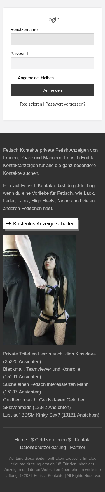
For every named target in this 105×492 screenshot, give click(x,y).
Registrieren (31, 104)
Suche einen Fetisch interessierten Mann (45, 384)
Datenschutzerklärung (43, 447)
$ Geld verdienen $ (51, 439)
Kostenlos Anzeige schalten (44, 224)
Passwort (19, 54)
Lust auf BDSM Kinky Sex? (31, 415)
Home (21, 439)
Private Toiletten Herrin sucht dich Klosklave (49, 354)
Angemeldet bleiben (36, 78)
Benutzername (24, 29)
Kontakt (83, 439)
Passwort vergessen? (65, 104)
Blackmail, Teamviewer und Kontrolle (41, 369)
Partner (77, 447)
